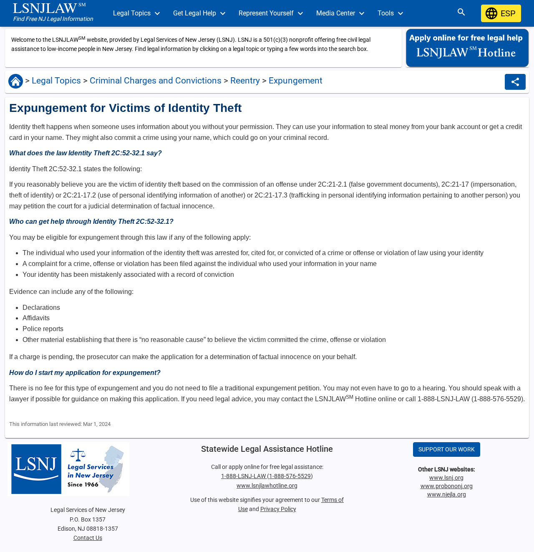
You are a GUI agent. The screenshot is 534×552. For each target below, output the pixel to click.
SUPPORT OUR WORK (446, 449)
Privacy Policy (278, 509)
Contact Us (87, 537)
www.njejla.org (446, 494)
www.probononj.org (447, 486)
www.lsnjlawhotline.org (267, 485)
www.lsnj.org (446, 477)
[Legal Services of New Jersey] (88, 469)
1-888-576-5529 (290, 476)
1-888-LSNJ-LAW (244, 476)
